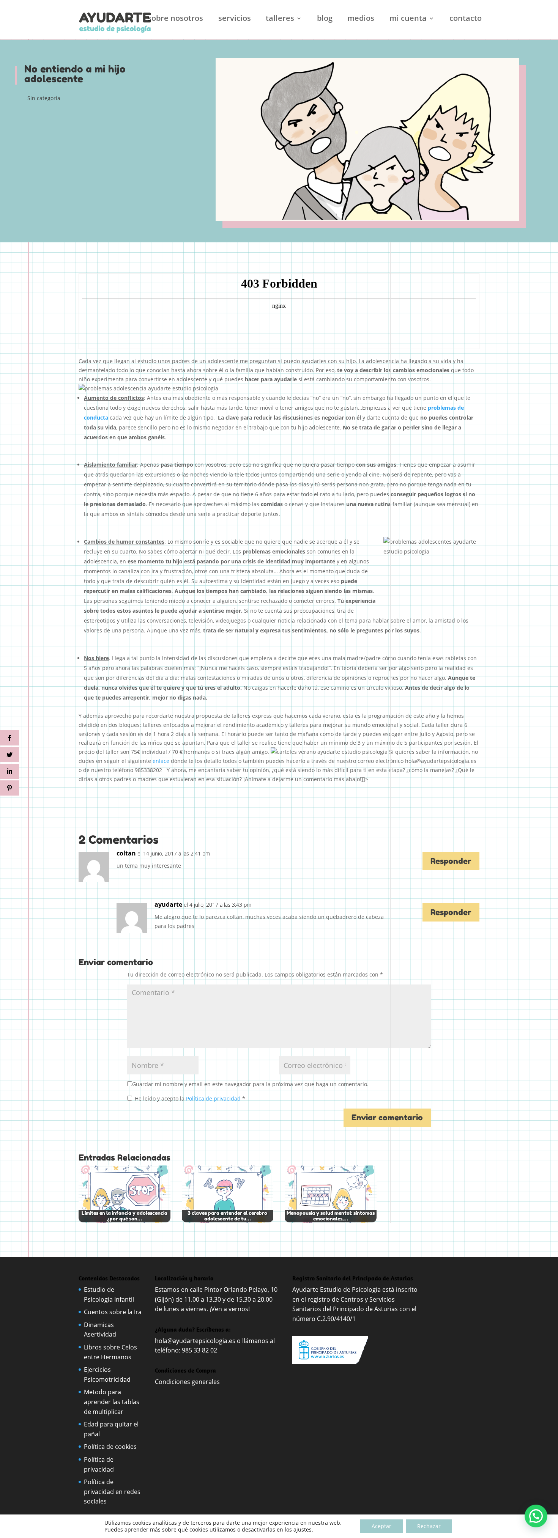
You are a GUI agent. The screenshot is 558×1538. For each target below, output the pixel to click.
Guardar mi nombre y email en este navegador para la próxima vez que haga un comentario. (250, 1084)
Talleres (280, 19)
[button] (536, 1516)
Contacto (465, 19)
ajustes (302, 1529)
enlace (161, 760)
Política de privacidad (214, 1098)
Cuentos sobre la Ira (113, 1312)
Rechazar (429, 1526)
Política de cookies (110, 1446)
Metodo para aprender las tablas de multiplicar (111, 1401)
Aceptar (381, 1526)
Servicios (234, 19)
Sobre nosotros (175, 19)
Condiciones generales (188, 1382)
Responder (450, 861)
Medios (360, 19)
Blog (325, 19)
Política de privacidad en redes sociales (112, 1491)
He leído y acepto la (190, 1098)
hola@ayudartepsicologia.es (195, 1341)
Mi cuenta (408, 19)
